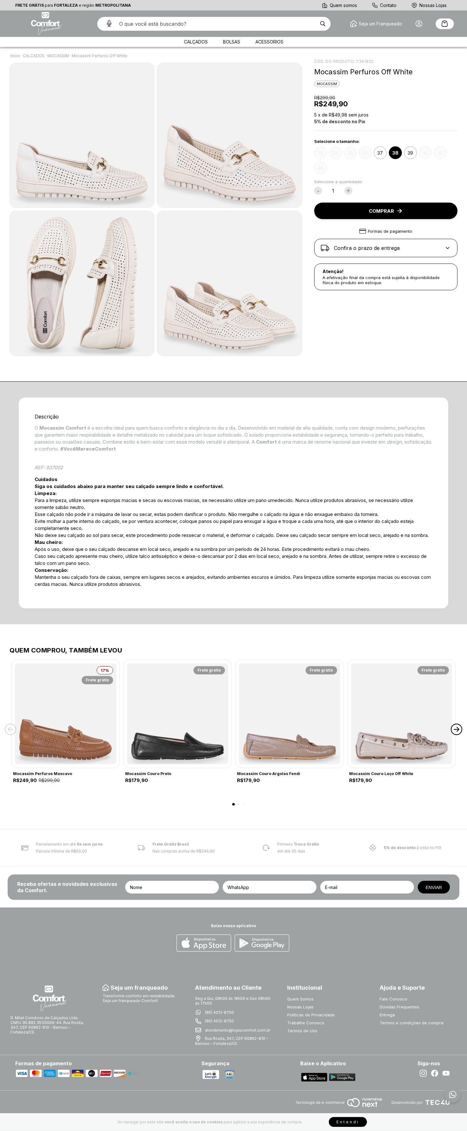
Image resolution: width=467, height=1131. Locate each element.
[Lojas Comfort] (45, 23)
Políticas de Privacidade (311, 1014)
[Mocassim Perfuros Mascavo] (65, 714)
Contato (388, 5)
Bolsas (231, 41)
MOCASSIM (58, 55)
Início (15, 55)
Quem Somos (300, 998)
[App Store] (204, 943)
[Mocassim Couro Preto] (178, 714)
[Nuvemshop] (338, 1107)
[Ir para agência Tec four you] (420, 1103)
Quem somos (343, 5)
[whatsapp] (453, 1094)
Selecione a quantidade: (338, 181)
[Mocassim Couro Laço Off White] (402, 714)
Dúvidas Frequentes (399, 1006)
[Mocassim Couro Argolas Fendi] (289, 714)
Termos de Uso (302, 1030)
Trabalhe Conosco (305, 1022)
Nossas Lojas (433, 5)
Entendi (347, 1122)
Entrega (387, 1014)
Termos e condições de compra (411, 1022)
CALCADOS (33, 55)
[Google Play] (262, 943)
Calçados (196, 41)
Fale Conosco (393, 998)
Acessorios (269, 41)
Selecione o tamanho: (337, 141)
